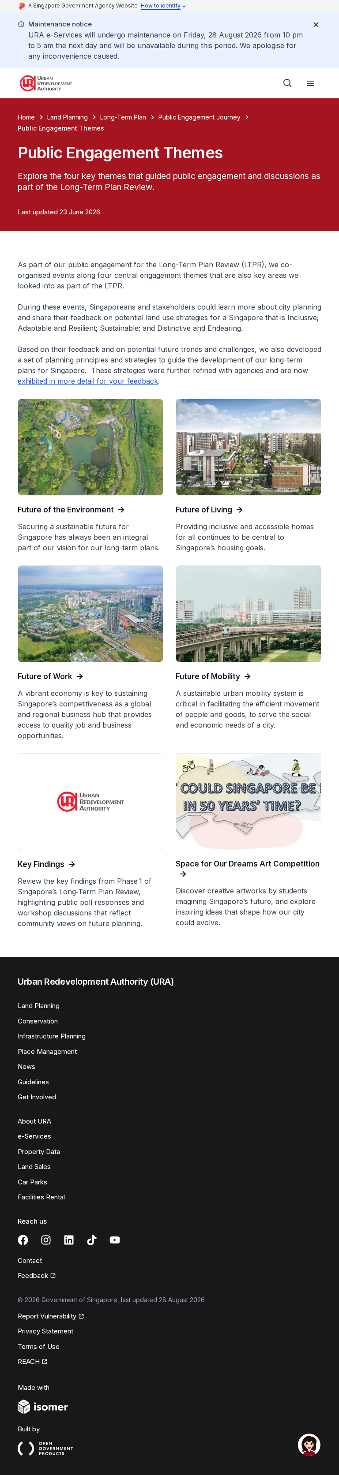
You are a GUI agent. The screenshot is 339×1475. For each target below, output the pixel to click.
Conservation (38, 1021)
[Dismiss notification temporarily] (316, 24)
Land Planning (67, 117)
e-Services (34, 1136)
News (26, 1066)
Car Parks (32, 1182)
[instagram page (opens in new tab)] (46, 1240)
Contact (30, 1260)
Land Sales (34, 1166)
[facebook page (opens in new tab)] (23, 1240)
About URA (34, 1121)
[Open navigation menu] (310, 83)
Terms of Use (39, 1346)
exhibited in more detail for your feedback (88, 381)
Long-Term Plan (123, 117)
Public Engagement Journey (199, 117)
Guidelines (33, 1082)
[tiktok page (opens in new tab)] (92, 1240)
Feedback (37, 1276)
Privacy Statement (45, 1331)
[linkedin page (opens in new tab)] (69, 1240)
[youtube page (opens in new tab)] (114, 1240)
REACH (33, 1362)
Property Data (39, 1151)
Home (26, 117)
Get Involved (37, 1097)
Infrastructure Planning (52, 1036)
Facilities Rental (41, 1197)
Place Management (47, 1051)
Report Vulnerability (47, 1317)
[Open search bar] (287, 83)
